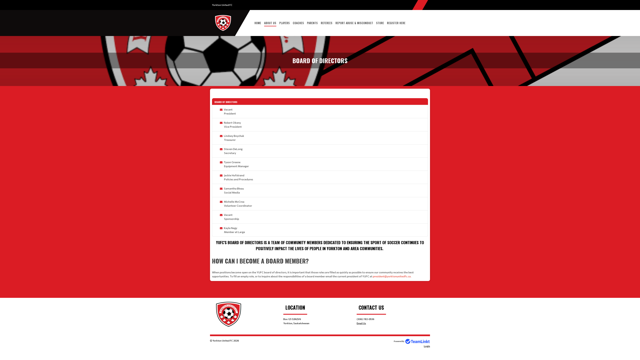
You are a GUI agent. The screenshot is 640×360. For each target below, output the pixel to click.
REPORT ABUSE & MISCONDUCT (354, 23)
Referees (326, 23)
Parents (312, 23)
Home (257, 23)
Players (284, 23)
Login (427, 346)
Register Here (396, 23)
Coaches (298, 23)
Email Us (361, 323)
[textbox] (320, 94)
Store (380, 23)
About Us (270, 23)
